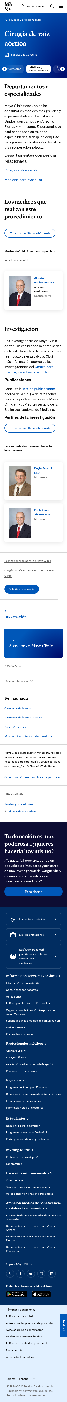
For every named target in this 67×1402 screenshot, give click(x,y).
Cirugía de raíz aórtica (22, 811)
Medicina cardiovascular (23, 179)
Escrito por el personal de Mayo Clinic (27, 560)
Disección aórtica (15, 727)
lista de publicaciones (39, 388)
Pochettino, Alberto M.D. (42, 512)
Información (13, 68)
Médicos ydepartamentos (38, 68)
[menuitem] (13, 69)
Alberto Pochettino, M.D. (45, 280)
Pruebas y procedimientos (25, 19)
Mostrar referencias (16, 681)
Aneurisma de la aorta (17, 708)
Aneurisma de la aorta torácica (23, 717)
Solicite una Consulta (24, 54)
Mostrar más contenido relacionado (26, 736)
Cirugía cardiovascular (21, 170)
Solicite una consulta (22, 589)
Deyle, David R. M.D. (43, 471)
